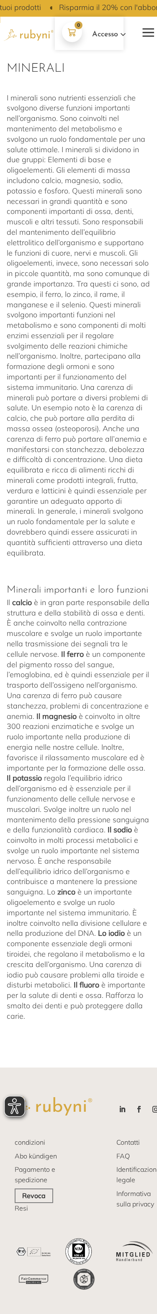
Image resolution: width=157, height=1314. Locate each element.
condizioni (30, 1142)
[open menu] (147, 31)
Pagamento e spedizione (35, 1174)
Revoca (34, 1195)
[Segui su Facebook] (139, 1109)
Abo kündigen (36, 1156)
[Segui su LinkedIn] (122, 1109)
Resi (21, 1208)
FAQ (123, 1156)
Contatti (128, 1142)
